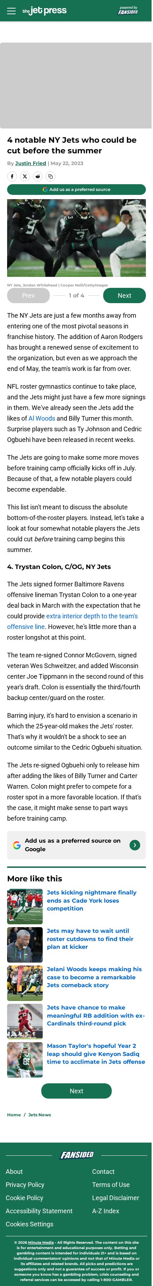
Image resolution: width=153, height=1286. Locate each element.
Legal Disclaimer (115, 1198)
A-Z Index (105, 1211)
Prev (28, 295)
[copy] (51, 176)
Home (14, 1114)
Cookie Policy (24, 1198)
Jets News (39, 1114)
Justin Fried (30, 163)
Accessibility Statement (39, 1211)
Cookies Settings (29, 1224)
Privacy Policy (25, 1184)
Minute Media (41, 1242)
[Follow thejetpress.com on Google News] (135, 845)
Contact (103, 1171)
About (14, 1171)
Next (124, 295)
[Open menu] (11, 10)
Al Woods (41, 418)
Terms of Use (111, 1184)
